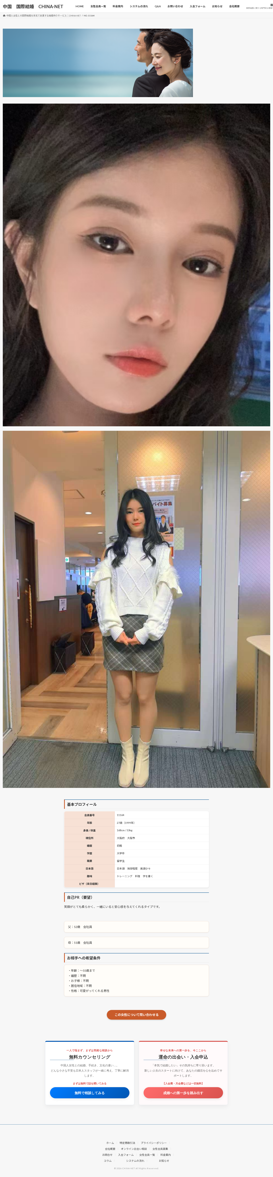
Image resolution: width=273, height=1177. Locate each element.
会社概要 (110, 1148)
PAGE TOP (263, 1138)
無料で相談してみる (90, 1092)
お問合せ (107, 1154)
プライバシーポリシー (154, 1142)
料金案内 (165, 1154)
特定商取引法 (127, 1142)
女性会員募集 (160, 1148)
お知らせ (164, 1160)
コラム (108, 1160)
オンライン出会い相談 (134, 1148)
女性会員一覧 (147, 1154)
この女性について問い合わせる (137, 1015)
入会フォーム (126, 1154)
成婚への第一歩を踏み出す (183, 1092)
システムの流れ (135, 1160)
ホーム (110, 1142)
